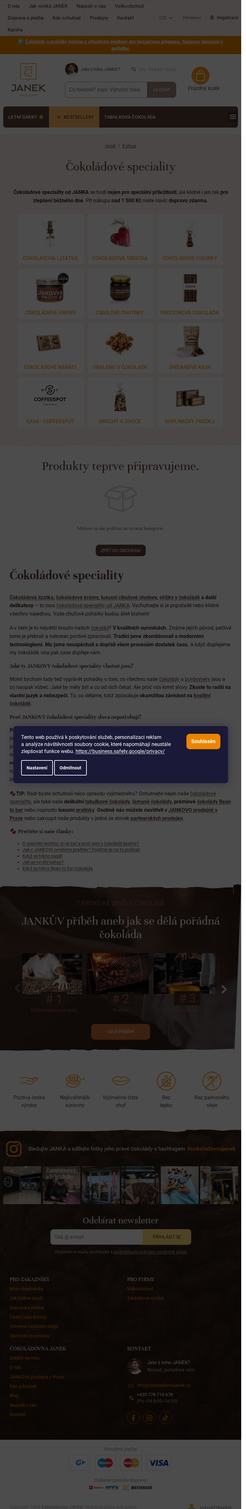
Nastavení (37, 767)
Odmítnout (70, 767)
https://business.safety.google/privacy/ (120, 751)
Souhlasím (203, 741)
